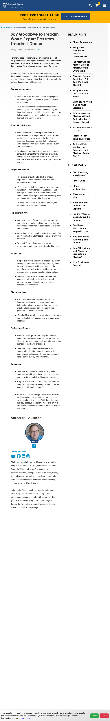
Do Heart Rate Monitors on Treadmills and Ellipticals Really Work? (81, 150)
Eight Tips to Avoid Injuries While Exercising (82, 104)
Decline (104, 716)
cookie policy (24, 718)
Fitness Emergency (82, 42)
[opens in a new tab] (34, 447)
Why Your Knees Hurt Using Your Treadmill (81, 239)
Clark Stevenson (29, 50)
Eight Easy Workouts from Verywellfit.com (80, 228)
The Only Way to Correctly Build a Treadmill (81, 217)
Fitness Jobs (79, 180)
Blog (8, 27)
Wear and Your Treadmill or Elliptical (80, 205)
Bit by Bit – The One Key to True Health (81, 93)
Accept (94, 716)
